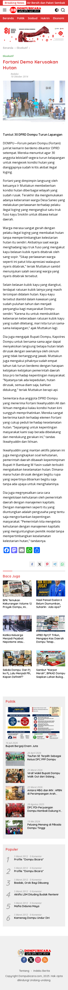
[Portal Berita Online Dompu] (25, 10)
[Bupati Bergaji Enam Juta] (34, 723)
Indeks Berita (41, 970)
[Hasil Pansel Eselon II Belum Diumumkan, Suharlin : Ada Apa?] (50, 588)
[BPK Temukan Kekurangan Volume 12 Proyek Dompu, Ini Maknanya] (17, 588)
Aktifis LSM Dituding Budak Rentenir (36, 894)
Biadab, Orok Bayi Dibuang (31, 883)
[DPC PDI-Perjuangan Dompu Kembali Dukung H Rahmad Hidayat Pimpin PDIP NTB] (15, 810)
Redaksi (15, 74)
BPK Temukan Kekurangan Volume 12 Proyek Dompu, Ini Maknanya (17, 604)
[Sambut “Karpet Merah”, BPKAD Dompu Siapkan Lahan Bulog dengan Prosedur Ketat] (50, 658)
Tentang (24, 970)
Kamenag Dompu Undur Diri (32, 918)
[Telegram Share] (55, 564)
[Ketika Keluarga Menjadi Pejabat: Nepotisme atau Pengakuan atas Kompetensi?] (17, 623)
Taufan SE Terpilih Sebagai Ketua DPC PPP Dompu (44, 757)
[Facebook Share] (32, 564)
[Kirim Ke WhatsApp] (62, 564)
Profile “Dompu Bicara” (29, 859)
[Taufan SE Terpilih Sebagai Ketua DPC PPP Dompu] (15, 759)
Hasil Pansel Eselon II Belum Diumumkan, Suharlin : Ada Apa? (49, 603)
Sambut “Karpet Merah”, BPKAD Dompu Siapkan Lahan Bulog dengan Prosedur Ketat (50, 673)
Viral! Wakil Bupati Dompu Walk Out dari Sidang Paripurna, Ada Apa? (43, 774)
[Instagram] (38, 960)
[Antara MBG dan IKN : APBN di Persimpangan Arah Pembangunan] (15, 793)
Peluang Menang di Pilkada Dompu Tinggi (44, 826)
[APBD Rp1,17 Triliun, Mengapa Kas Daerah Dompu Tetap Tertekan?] (50, 623)
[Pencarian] (63, 10)
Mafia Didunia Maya (26, 906)
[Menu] (5, 10)
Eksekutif (8, 56)
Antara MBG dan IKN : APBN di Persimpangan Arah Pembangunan (44, 792)
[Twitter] (31, 960)
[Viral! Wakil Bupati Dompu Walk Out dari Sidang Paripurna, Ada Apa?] (15, 776)
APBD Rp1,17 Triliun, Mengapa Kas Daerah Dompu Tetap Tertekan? (50, 638)
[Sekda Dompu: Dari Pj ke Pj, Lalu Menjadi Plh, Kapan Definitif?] (17, 658)
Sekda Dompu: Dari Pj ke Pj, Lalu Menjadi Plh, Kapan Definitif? (17, 673)
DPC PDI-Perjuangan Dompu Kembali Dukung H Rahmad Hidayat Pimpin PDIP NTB (43, 809)
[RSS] (45, 960)
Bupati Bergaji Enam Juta (22, 746)
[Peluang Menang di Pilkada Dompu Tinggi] (14, 827)
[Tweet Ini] (39, 564)
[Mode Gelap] (57, 10)
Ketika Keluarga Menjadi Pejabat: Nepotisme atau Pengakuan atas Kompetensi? (13, 638)
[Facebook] (24, 960)
